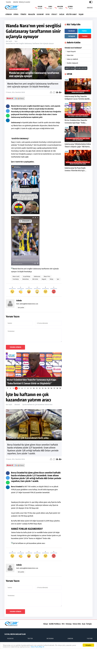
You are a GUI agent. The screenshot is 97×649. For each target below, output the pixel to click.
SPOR (47, 14)
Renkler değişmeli (72, 63)
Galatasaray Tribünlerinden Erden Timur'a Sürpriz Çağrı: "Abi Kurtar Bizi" (78, 146)
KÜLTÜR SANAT (71, 14)
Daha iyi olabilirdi (72, 59)
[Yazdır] (51, 92)
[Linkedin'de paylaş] (8, 120)
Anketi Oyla (69, 68)
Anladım (88, 645)
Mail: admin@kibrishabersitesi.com (27, 304)
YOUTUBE (90, 638)
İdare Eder (70, 55)
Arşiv (83, 624)
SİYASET (54, 14)
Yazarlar (8, 2)
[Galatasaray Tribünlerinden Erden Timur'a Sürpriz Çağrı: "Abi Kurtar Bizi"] (78, 134)
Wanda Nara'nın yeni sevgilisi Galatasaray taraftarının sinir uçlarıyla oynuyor (30, 43)
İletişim (89, 624)
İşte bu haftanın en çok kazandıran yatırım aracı (37, 404)
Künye (45, 624)
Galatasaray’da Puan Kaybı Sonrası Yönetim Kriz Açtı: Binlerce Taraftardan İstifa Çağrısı (78, 170)
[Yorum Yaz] (54, 92)
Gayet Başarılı (71, 51)
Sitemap (69, 624)
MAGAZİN (31, 14)
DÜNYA (16, 14)
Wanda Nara (25, 279)
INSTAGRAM (50, 638)
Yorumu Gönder (15, 347)
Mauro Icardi (16, 276)
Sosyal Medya (26, 276)
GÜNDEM (8, 14)
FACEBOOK (10, 638)
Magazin (44, 279)
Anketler (15, 2)
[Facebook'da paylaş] (8, 106)
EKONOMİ (40, 14)
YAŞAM (81, 14)
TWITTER (30, 638)
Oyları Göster (81, 68)
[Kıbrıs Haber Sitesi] (12, 7)
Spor (16, 41)
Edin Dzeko (35, 279)
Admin (19, 300)
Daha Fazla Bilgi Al (37, 647)
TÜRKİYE (23, 14)
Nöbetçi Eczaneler (24, 2)
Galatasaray (37, 276)
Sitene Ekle (77, 624)
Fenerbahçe (16, 279)
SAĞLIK (61, 14)
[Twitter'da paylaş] (8, 111)
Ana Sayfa (9, 41)
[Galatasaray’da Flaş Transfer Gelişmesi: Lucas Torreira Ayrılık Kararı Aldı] (78, 86)
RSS (63, 624)
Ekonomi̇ (17, 404)
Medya (51, 279)
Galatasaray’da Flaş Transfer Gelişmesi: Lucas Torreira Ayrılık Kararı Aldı (77, 99)
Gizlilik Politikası (55, 624)
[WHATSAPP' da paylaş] (8, 116)
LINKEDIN (70, 638)
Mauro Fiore (47, 276)
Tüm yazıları (21, 307)
